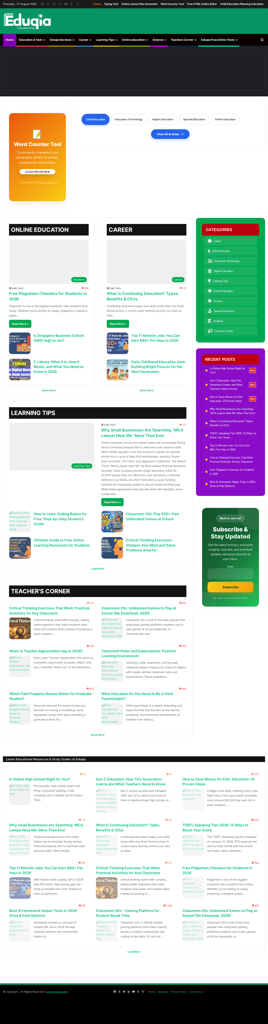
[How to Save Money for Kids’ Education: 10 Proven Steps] (134, 71)
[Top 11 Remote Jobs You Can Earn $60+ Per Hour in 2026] (117, 343)
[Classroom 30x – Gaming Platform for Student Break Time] (107, 931)
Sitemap (163, 991)
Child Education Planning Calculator (241, 3)
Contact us (196, 991)
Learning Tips (105, 39)
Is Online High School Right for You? (39, 779)
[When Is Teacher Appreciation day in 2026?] (20, 666)
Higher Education (223, 271)
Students (218, 321)
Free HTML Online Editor (202, 3)
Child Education (221, 251)
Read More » (20, 323)
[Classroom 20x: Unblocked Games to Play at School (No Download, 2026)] (112, 628)
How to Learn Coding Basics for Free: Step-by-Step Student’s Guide (60, 519)
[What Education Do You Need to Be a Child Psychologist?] (112, 714)
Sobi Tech (17, 288)
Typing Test (111, 3)
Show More (49, 390)
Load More (97, 568)
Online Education (223, 291)
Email (230, 566)
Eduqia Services (60, 39)
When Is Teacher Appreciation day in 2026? (46, 651)
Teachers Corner (182, 39)
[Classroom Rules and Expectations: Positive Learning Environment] (112, 671)
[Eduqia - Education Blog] (27, 21)
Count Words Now (37, 171)
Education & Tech (30, 39)
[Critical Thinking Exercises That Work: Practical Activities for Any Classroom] (20, 628)
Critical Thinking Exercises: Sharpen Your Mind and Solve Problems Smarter (151, 545)
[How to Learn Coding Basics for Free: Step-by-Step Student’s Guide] (20, 521)
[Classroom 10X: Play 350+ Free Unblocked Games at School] (112, 521)
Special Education (224, 311)
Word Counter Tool (172, 3)
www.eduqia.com (57, 991)
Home (97, 3)
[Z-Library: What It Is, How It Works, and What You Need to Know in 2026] (20, 369)
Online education (133, 39)
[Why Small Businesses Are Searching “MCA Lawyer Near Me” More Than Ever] (184, 71)
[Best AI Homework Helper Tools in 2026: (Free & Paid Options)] (20, 931)
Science (158, 39)
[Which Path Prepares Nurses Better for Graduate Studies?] (20, 714)
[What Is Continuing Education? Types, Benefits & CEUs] (235, 71)
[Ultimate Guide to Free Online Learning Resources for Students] (20, 548)
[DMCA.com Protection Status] (235, 1017)
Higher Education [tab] (162, 119)
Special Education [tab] (194, 119)
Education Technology (227, 261)
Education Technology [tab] (128, 119)
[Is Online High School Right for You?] (33, 71)
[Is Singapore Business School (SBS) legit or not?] (20, 343)
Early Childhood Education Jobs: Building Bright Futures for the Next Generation (158, 367)
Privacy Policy (179, 991)
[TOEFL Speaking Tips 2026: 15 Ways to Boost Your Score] (193, 845)
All (159, 588)
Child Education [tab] (95, 119)
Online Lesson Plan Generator (139, 3)
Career (83, 39)
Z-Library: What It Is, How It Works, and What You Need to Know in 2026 (59, 367)
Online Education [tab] (225, 119)
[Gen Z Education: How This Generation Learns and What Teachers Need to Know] (83, 71)
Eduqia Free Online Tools (217, 39)
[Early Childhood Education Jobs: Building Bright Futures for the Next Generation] (117, 369)
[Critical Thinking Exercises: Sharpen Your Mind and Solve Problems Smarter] (112, 548)
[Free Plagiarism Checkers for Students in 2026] (193, 888)
